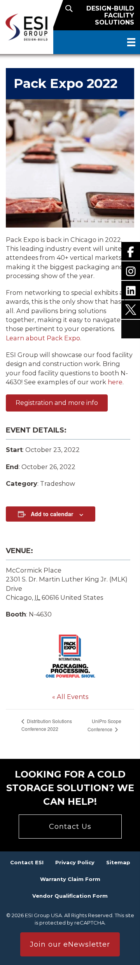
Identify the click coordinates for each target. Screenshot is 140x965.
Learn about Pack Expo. (43, 338)
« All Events (70, 697)
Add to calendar (52, 514)
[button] (57, 403)
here (115, 382)
